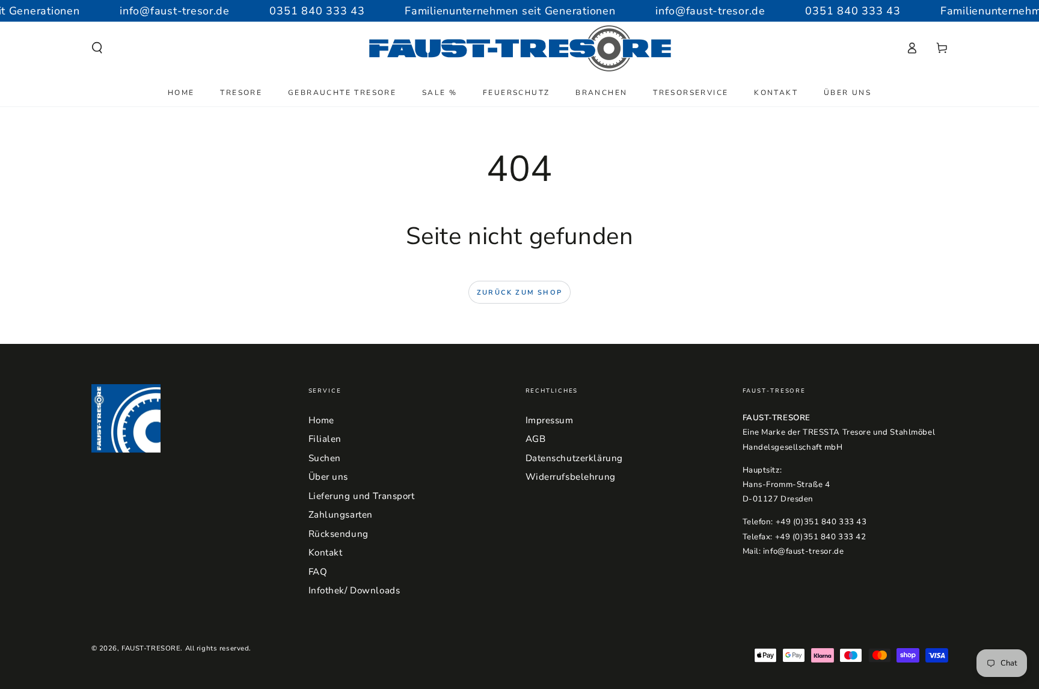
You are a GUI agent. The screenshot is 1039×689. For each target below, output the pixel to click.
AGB (536, 439)
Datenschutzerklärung (574, 458)
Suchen (324, 458)
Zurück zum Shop (519, 292)
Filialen (325, 439)
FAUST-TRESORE (150, 648)
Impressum (550, 420)
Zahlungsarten (340, 515)
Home (321, 420)
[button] (97, 48)
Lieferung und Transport (361, 496)
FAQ (318, 572)
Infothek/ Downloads (354, 590)
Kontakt (325, 553)
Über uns (328, 477)
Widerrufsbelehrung (571, 477)
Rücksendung (338, 534)
